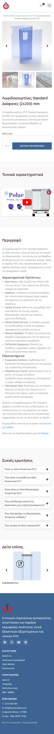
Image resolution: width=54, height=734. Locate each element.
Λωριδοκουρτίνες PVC (25, 16)
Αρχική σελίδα (9, 16)
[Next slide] (47, 46)
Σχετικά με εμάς (10, 688)
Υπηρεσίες (7, 684)
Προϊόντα (7, 656)
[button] (10, 80)
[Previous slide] (6, 46)
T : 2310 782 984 (9, 703)
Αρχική (5, 680)
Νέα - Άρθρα (8, 692)
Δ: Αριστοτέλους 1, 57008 (14, 712)
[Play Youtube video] (27, 202)
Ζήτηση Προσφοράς (32, 146)
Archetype (43, 433)
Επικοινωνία (8, 668)
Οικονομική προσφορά (13, 660)
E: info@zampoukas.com (14, 708)
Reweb (34, 722)
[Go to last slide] (6, 570)
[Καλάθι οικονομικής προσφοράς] (41, 6)
